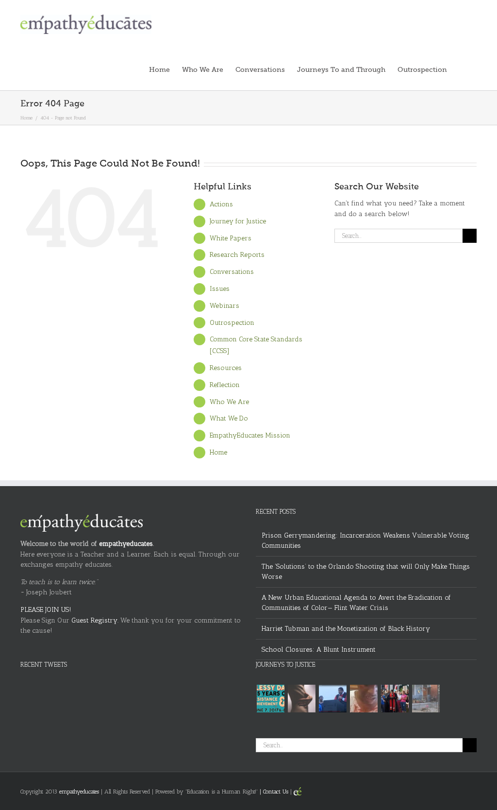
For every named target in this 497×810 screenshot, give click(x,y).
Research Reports (237, 255)
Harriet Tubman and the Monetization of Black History (346, 628)
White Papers (230, 238)
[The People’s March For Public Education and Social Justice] (394, 698)
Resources (226, 368)
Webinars (224, 306)
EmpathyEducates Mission (250, 435)
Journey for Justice (238, 221)
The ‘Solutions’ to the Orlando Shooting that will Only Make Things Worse (366, 571)
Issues (220, 289)
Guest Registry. (94, 620)
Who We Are (229, 402)
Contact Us (275, 791)
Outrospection (232, 323)
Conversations (232, 272)
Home (218, 452)
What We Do (229, 418)
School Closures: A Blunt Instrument (319, 649)
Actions (221, 204)
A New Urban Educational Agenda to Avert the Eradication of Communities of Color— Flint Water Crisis (356, 602)
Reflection (225, 385)
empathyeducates (126, 544)
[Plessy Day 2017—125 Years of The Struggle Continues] (270, 698)
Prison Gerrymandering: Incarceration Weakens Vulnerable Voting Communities (365, 540)
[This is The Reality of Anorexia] (301, 698)
